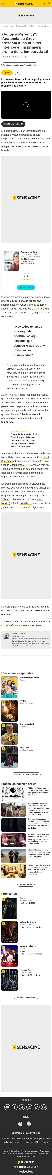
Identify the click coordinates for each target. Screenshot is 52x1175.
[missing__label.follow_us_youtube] (7, 1107)
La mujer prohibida (27, 946)
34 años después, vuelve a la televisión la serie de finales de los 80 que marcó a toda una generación (39, 869)
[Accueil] (24, 3)
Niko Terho (40, 304)
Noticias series (26, 884)
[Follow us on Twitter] (22, 1107)
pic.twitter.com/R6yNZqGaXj (29, 380)
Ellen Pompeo (29, 259)
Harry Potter (24, 747)
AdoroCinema (10, 1142)
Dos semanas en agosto (29, 677)
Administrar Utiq (31, 1154)
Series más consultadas (26, 997)
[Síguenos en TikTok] (37, 1107)
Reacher (23, 898)
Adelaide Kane (25, 308)
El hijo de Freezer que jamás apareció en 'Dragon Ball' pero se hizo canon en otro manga (39, 791)
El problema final (27, 724)
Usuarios (26, 273)
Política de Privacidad (15, 1154)
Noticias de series (21, 26)
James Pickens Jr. (28, 263)
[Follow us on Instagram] (29, 1107)
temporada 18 (19, 465)
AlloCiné (5, 1138)
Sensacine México (34, 1142)
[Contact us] (44, 1107)
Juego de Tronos (26, 970)
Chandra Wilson (27, 261)
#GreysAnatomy (15, 369)
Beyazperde (39, 1138)
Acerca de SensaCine (11, 1151)
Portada (5, 26)
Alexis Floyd (26, 304)
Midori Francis (8, 308)
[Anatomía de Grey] (11, 261)
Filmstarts (21, 1138)
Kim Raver (26, 503)
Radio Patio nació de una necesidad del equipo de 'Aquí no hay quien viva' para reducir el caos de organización (38, 838)
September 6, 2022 (17, 388)
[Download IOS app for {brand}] (22, 1123)
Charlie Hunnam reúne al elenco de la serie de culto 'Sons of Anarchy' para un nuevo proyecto (39, 853)
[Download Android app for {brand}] (30, 1123)
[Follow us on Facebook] (15, 1107)
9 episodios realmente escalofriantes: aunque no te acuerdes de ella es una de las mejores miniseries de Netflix (38, 823)
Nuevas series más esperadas (26, 775)
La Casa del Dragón (28, 922)
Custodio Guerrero (18, 634)
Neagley (23, 701)
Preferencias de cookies (26, 1156)
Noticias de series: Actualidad (38, 26)
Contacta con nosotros (29, 1151)
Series (12, 26)
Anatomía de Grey (29, 138)
